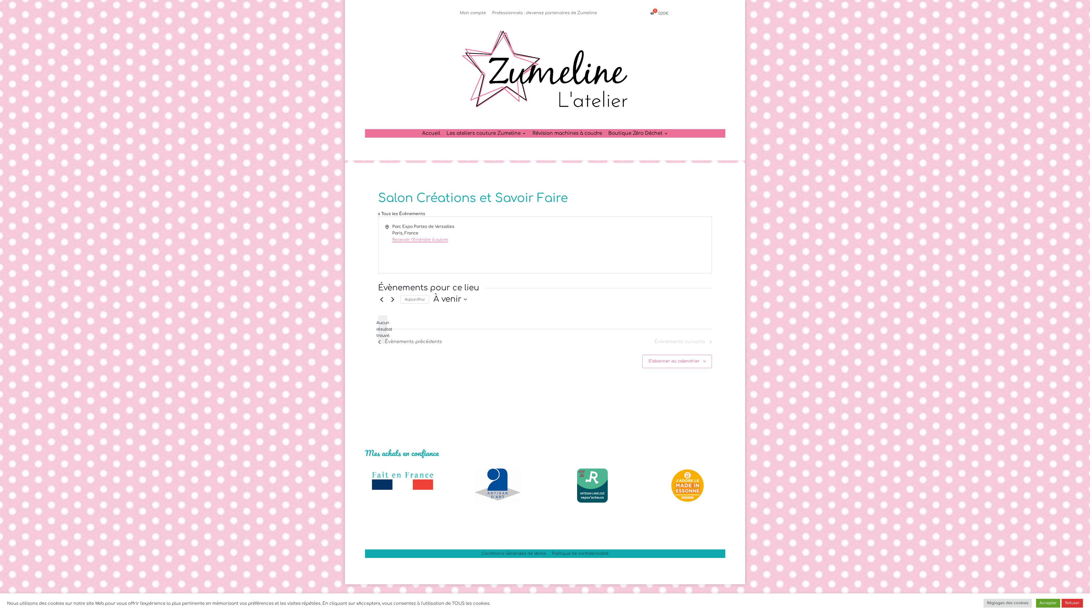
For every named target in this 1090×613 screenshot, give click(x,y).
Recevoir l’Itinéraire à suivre (420, 240)
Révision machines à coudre (567, 133)
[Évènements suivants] (392, 299)
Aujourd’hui (415, 299)
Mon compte (473, 13)
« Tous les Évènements (401, 214)
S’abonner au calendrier (674, 361)
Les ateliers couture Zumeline (484, 133)
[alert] (382, 329)
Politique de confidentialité (580, 554)
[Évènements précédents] (381, 299)
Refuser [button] (1072, 603)
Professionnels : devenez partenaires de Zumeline (544, 13)
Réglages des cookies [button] (1007, 603)
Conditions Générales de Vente (513, 554)
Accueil (431, 133)
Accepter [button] (1048, 603)
